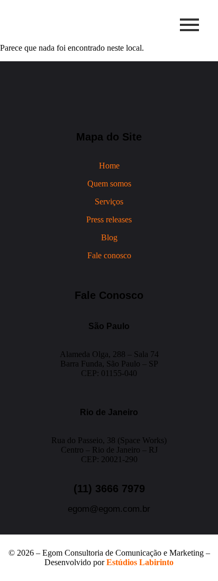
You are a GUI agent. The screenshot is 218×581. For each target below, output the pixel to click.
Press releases (109, 219)
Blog (109, 237)
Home (109, 165)
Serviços (109, 201)
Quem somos (109, 183)
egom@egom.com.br (109, 509)
